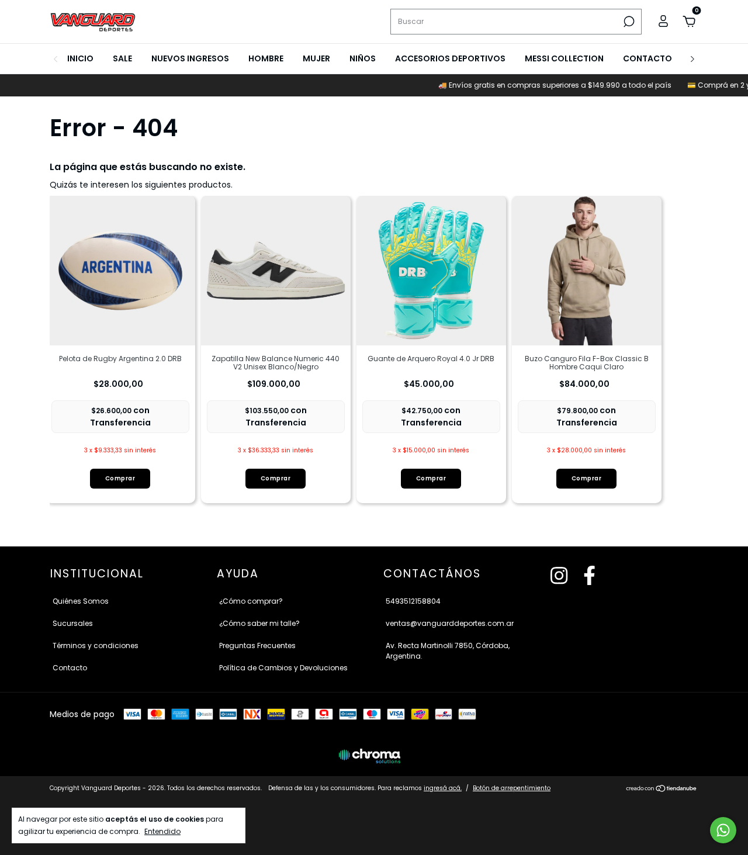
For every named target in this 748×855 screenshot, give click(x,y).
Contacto (647, 58)
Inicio (80, 58)
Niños (362, 58)
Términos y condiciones (95, 645)
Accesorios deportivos (450, 58)
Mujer (316, 58)
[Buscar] (628, 21)
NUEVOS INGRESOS (190, 58)
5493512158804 (413, 601)
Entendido (162, 831)
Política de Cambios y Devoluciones (283, 668)
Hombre (265, 58)
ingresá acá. (443, 788)
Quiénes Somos (81, 601)
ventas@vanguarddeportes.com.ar (450, 623)
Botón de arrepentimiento (511, 788)
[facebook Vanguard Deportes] (589, 576)
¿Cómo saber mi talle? (259, 623)
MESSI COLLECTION (564, 58)
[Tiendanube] (661, 789)
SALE (122, 58)
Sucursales (73, 623)
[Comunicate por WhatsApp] (723, 830)
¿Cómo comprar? (251, 601)
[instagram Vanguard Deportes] (559, 576)
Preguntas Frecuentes (257, 645)
